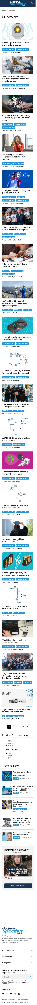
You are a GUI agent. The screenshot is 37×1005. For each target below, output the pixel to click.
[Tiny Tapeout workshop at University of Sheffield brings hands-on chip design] (17, 662)
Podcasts (17, 837)
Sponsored (6, 271)
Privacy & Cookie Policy (8, 999)
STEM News (6, 163)
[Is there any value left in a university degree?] (17, 527)
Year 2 (10, 743)
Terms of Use (6, 983)
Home (4, 10)
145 (23, 727)
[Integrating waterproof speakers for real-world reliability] (17, 325)
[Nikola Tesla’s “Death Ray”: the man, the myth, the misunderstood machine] (7, 822)
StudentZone (27, 310)
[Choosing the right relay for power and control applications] (17, 561)
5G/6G (16, 793)
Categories (6, 962)
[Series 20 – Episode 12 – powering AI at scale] (7, 836)
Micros (16, 778)
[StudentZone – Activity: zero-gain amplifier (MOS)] (17, 494)
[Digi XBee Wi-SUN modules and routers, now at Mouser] (17, 698)
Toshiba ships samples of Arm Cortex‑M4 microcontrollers (22, 774)
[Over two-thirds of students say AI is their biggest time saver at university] (17, 104)
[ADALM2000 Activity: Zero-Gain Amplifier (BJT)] (17, 595)
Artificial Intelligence (9, 197)
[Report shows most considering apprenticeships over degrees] (17, 216)
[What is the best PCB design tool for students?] (17, 253)
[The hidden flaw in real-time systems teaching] (17, 628)
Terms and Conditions (22, 999)
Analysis (16, 825)
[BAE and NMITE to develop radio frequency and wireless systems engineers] (17, 289)
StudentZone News (22, 49)
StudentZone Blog (8, 49)
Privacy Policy (25, 982)
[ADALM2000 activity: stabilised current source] (17, 426)
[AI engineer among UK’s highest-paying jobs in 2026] (17, 179)
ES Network (7, 956)
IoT (4, 716)
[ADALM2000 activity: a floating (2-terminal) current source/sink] (17, 359)
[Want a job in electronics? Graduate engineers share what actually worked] (17, 65)
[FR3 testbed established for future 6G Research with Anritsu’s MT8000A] (7, 790)
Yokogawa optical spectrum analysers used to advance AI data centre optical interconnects (23, 803)
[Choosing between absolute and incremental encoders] (17, 31)
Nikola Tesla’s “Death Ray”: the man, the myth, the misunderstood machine (22, 820)
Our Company (8, 950)
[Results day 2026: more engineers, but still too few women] (17, 143)
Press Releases (7, 124)
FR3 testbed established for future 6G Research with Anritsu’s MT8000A (23, 788)
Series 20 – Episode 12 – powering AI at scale (22, 833)
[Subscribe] (31, 977)
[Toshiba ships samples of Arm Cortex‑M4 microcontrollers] (7, 776)
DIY (9, 758)
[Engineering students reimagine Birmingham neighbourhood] (17, 393)
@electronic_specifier (16, 850)
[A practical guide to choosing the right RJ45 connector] (17, 460)
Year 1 (10, 741)
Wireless (20, 716)
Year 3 (10, 745)
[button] (3, 3)
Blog (9, 753)
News (10, 756)
